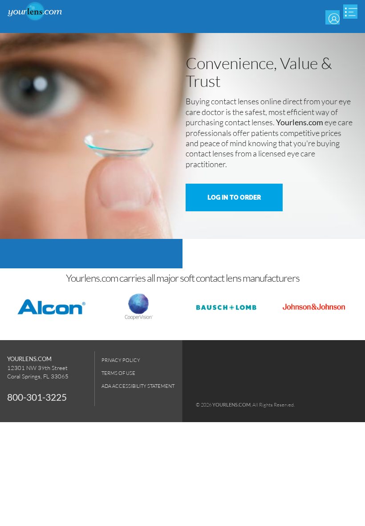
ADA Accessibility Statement (137, 386)
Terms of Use (118, 373)
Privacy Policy (120, 360)
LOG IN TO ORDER (234, 197)
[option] (182, 136)
